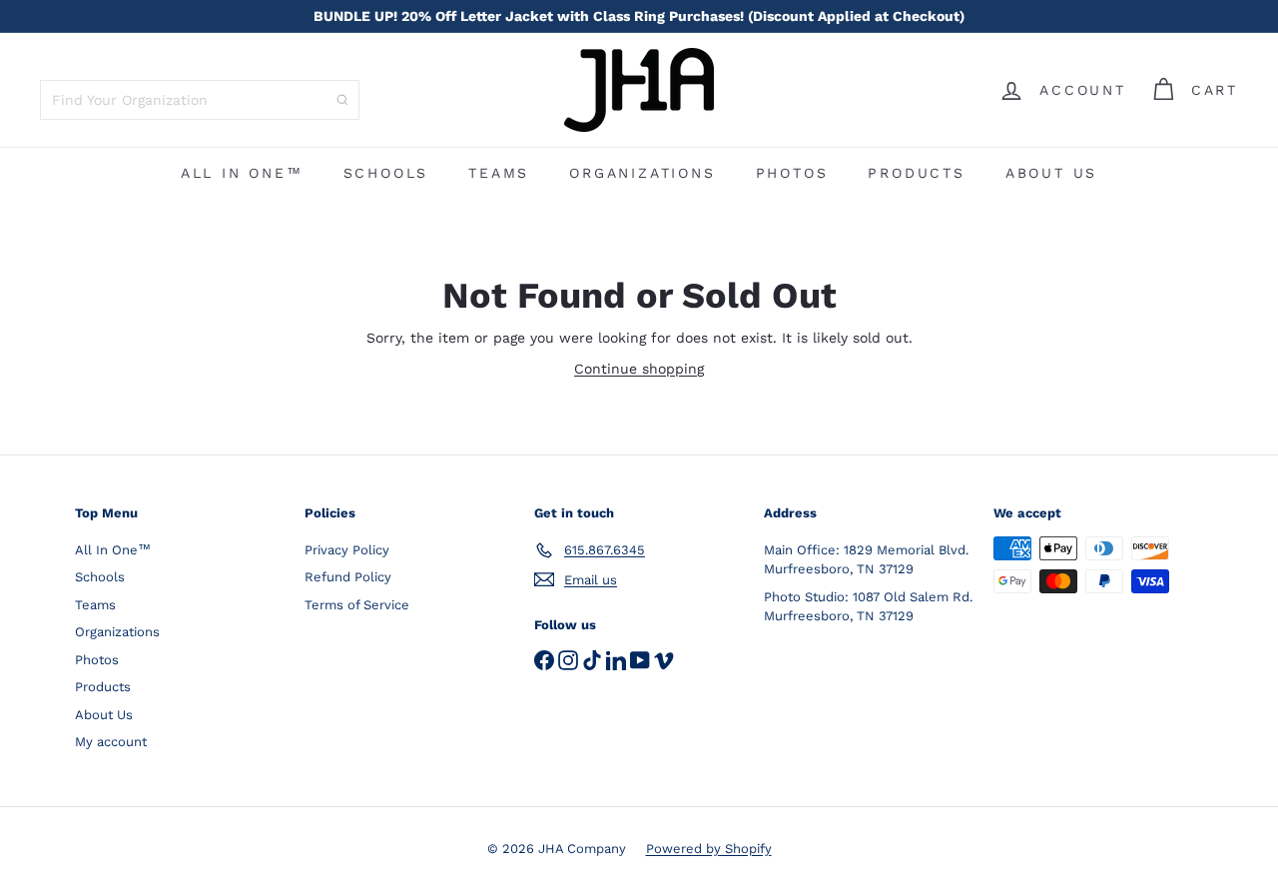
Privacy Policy (347, 549)
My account (111, 741)
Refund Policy (348, 576)
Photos (792, 173)
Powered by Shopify (709, 848)
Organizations (642, 173)
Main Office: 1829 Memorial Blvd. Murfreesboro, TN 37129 (866, 559)
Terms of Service (357, 604)
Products (916, 173)
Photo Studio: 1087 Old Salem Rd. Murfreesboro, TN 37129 (868, 606)
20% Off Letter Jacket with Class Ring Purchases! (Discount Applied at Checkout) (639, 16)
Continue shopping (639, 369)
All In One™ (242, 173)
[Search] (342, 100)
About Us (1051, 173)
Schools (386, 173)
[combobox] (199, 100)
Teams (498, 173)
